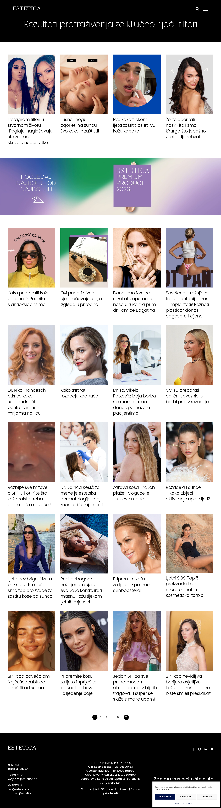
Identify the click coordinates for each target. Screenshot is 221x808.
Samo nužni (186, 796)
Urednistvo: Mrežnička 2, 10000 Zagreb (110, 775)
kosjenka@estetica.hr (22, 779)
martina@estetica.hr (22, 793)
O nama (86, 789)
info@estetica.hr (19, 769)
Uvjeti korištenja (117, 789)
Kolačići (178, 803)
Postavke (207, 796)
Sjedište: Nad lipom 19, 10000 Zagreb (110, 771)
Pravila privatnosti (189, 803)
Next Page (126, 717)
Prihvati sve (165, 796)
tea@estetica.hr (18, 789)
